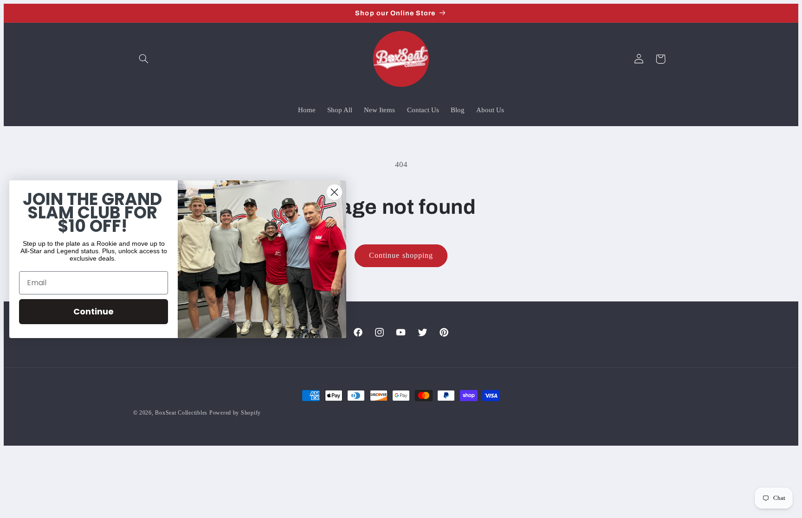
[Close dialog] (334, 192)
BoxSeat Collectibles (181, 413)
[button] (144, 59)
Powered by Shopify (235, 413)
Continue (93, 311)
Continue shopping (401, 255)
